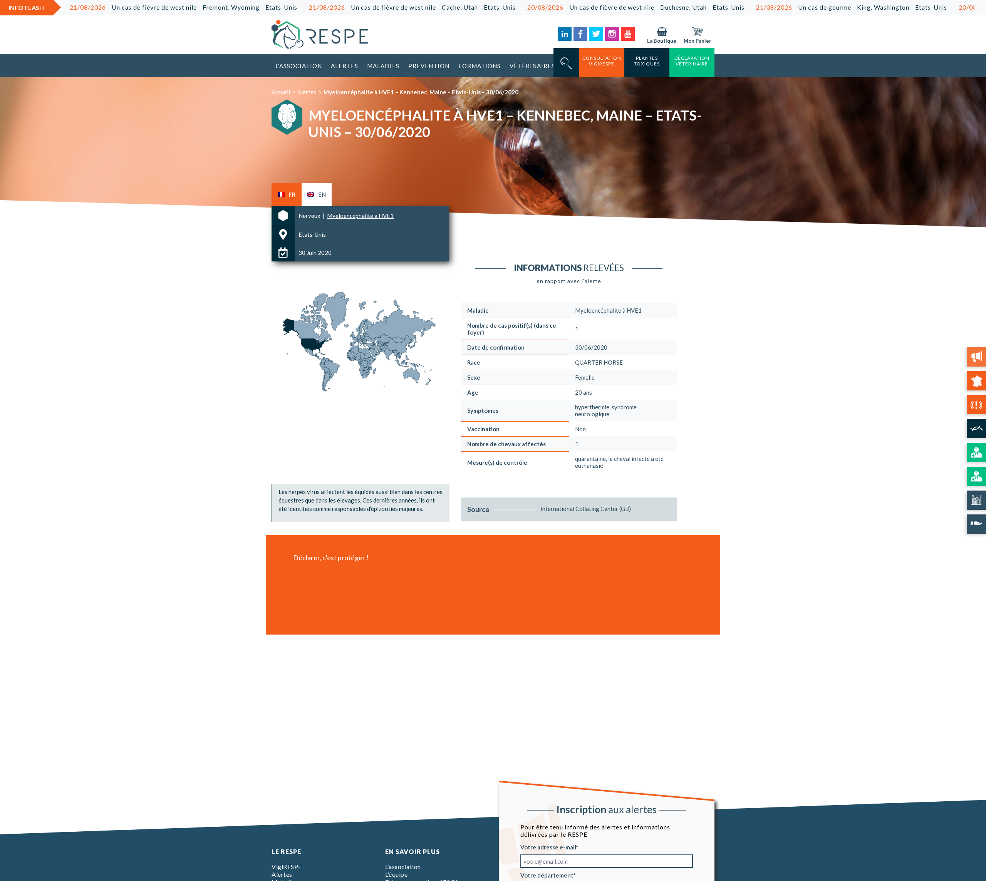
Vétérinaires (532, 65)
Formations (479, 65)
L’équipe (396, 874)
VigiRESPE (287, 866)
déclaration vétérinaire (691, 61)
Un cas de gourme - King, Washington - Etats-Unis (798, 7)
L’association (298, 65)
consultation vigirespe (601, 61)
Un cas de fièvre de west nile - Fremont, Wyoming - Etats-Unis (130, 7)
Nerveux (310, 215)
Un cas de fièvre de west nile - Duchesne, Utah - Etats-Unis (582, 7)
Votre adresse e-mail (548, 847)
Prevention (428, 65)
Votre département (546, 875)
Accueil (281, 92)
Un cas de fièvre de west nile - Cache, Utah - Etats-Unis (358, 7)
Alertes (344, 65)
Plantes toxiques (647, 61)
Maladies (383, 65)
